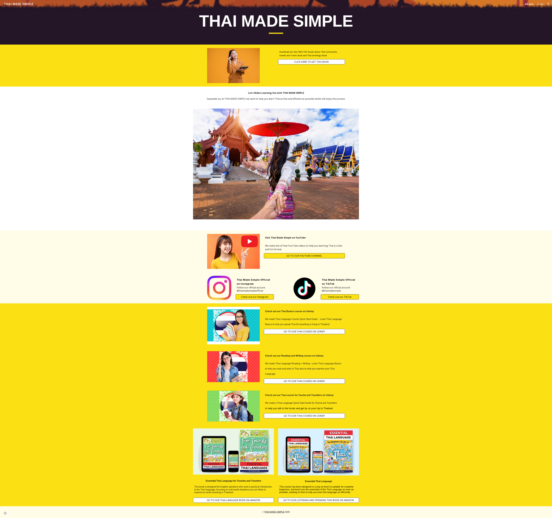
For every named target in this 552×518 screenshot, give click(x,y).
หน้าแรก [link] (529, 4)
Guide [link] (540, 4)
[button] (548, 4)
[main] (276, 22)
